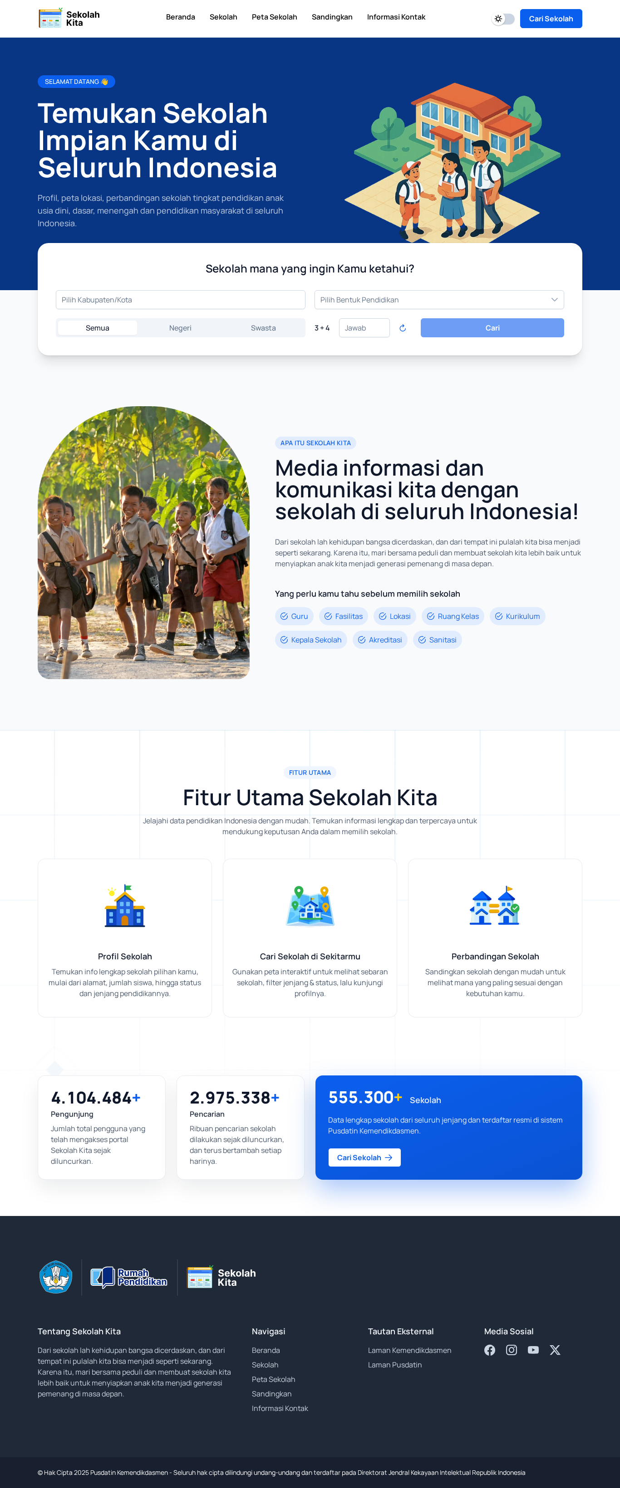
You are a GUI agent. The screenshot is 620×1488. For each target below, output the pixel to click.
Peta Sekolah (273, 1379)
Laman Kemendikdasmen (410, 1350)
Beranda (266, 1350)
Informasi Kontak (280, 1408)
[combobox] (180, 299)
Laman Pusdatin (395, 1365)
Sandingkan (272, 1394)
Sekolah (265, 1365)
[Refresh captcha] (403, 328)
